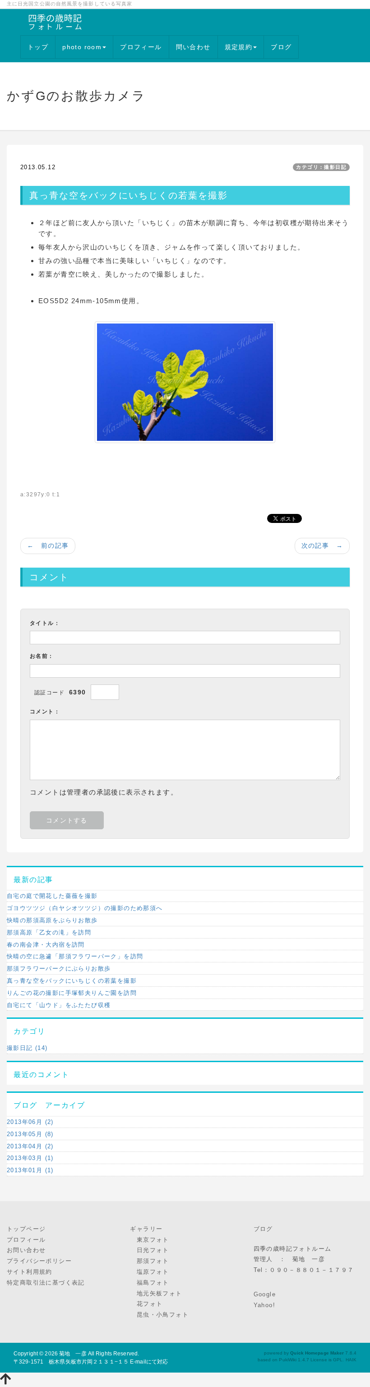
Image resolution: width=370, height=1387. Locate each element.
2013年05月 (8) (30, 1134)
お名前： (42, 656)
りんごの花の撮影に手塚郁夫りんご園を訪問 (72, 992)
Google (265, 1294)
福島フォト (149, 1282)
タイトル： (45, 623)
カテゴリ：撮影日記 (321, 167)
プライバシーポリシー (39, 1261)
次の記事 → (322, 545)
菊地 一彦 (73, 1353)
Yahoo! (264, 1305)
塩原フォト (149, 1271)
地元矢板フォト (156, 1293)
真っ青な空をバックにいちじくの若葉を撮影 (72, 980)
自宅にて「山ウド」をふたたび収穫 (59, 1005)
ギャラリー (146, 1228)
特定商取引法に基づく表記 (46, 1282)
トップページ (26, 1228)
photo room (82, 47)
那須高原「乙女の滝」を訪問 (49, 932)
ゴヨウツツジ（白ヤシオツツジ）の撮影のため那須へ (85, 908)
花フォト (146, 1303)
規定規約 (239, 47)
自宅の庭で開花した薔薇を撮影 (52, 895)
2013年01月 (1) (30, 1170)
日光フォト (149, 1250)
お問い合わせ (26, 1250)
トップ (38, 47)
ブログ (281, 47)
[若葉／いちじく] (185, 381)
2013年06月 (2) (30, 1122)
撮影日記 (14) (27, 1048)
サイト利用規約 (29, 1271)
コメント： (45, 711)
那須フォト (149, 1261)
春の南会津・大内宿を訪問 (46, 944)
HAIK (351, 1359)
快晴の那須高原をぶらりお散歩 (52, 920)
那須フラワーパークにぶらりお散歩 (59, 968)
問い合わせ (193, 47)
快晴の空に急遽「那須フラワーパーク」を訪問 (75, 956)
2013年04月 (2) (30, 1146)
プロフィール (141, 47)
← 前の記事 (48, 545)
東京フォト (149, 1239)
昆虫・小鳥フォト (159, 1314)
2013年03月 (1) (30, 1158)
